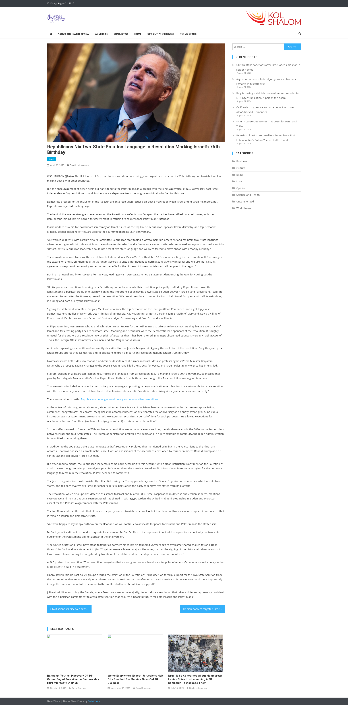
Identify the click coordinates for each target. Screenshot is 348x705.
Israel (51, 159)
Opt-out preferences (160, 33)
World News (243, 208)
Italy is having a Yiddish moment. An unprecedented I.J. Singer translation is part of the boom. (268, 95)
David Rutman (79, 688)
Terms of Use (188, 33)
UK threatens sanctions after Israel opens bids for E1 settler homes (268, 67)
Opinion (241, 188)
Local (239, 181)
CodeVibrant (94, 701)
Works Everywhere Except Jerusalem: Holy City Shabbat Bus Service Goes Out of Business (135, 679)
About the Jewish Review (73, 33)
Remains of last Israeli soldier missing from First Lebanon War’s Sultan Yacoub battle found (265, 138)
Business (241, 161)
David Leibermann (80, 165)
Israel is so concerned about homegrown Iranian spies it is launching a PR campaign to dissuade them (195, 679)
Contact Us (121, 33)
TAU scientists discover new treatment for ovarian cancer (72, 609)
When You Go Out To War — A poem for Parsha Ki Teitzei (266, 124)
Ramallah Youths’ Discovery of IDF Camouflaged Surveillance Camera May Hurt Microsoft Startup (73, 679)
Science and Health (248, 194)
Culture (240, 168)
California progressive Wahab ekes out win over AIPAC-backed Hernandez (265, 110)
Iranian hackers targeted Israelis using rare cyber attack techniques (204, 609)
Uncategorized (245, 201)
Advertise (101, 33)
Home (137, 33)
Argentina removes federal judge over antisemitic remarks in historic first (266, 81)
